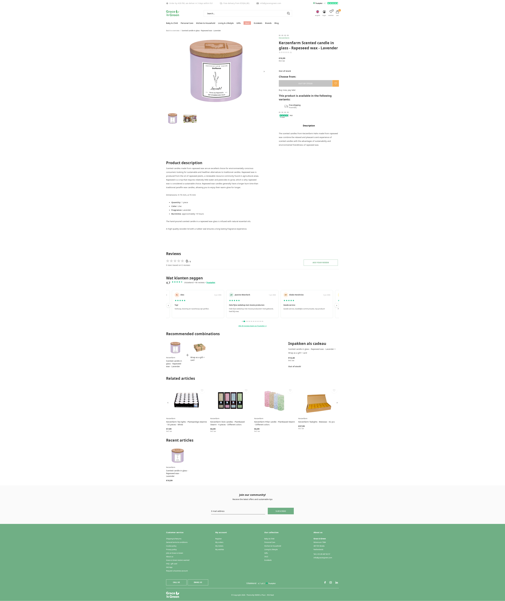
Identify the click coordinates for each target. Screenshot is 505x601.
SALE (247, 23)
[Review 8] (255, 321)
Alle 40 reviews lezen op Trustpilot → (252, 326)
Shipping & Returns (173, 538)
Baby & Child (172, 23)
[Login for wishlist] (335, 83)
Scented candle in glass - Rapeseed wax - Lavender (174, 363)
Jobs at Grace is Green (174, 553)
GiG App (169, 567)
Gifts (238, 23)
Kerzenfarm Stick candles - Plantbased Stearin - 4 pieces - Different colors (227, 423)
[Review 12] (262, 321)
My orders (219, 542)
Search (288, 13)
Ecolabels (258, 23)
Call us (176, 582)
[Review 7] (253, 321)
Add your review (321, 262)
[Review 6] (251, 321)
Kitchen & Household (205, 23)
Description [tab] (309, 125)
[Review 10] (258, 321)
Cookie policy (171, 546)
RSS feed (270, 595)
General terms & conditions (177, 542)
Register (218, 538)
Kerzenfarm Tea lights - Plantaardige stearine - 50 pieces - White (186, 423)
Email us (198, 582)
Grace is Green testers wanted (177, 560)
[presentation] (264, 71)
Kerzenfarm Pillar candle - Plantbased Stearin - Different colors (274, 423)
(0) (291, 52)
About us (169, 556)
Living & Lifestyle (226, 23)
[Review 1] (242, 321)
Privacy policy (171, 549)
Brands (268, 23)
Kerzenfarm (284, 37)
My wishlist (219, 549)
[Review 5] (249, 321)
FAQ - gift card (171, 563)
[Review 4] (247, 321)
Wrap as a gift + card (197, 358)
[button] (172, 118)
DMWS (257, 595)
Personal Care (187, 23)
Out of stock (305, 83)
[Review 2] (244, 321)
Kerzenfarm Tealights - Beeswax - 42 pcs (316, 421)
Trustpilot (210, 282)
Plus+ (264, 595)
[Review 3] (246, 321)
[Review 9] (257, 321)
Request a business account (177, 571)
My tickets (219, 546)
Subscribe (281, 511)
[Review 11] (260, 321)
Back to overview (172, 30)
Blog (276, 23)
